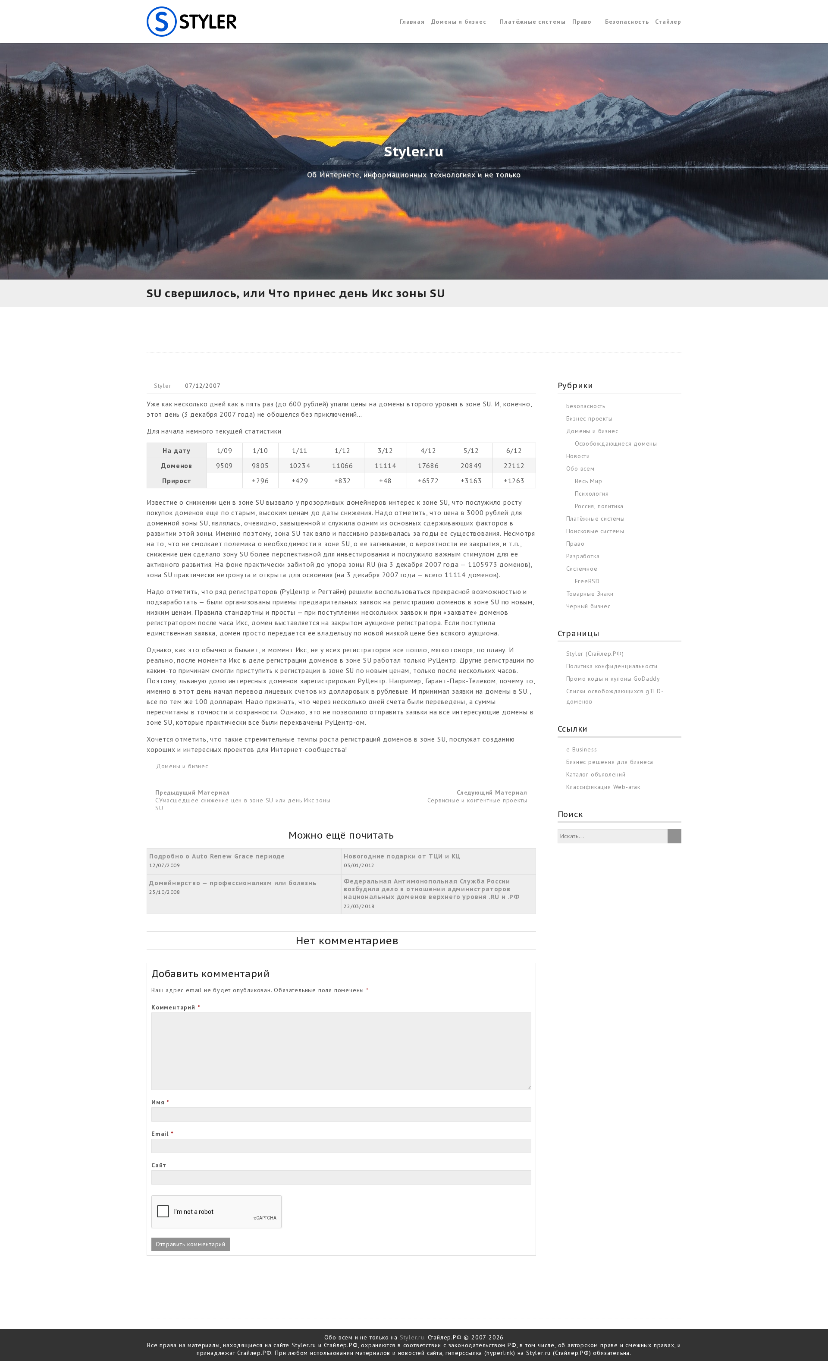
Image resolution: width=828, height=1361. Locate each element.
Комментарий (175, 1007)
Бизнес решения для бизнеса (610, 762)
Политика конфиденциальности (612, 666)
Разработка (583, 556)
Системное (582, 568)
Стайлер (668, 21)
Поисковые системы (595, 531)
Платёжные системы (533, 21)
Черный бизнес (588, 606)
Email (162, 1134)
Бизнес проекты (589, 418)
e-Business (581, 749)
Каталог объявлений (596, 774)
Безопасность (627, 21)
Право (581, 21)
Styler (163, 386)
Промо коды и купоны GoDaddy (613, 678)
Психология (592, 493)
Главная (412, 21)
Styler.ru (412, 1337)
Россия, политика (599, 506)
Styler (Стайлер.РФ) (595, 653)
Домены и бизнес (458, 21)
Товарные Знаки (590, 593)
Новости (578, 456)
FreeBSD (587, 581)
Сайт (158, 1165)
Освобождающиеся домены (616, 443)
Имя (160, 1102)
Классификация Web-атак (603, 787)
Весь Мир (588, 481)
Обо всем (580, 468)
